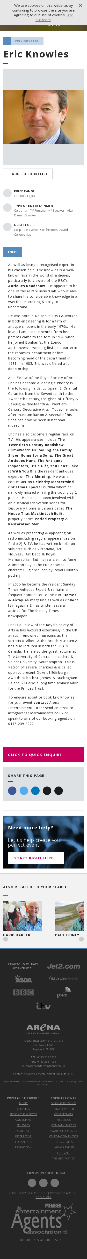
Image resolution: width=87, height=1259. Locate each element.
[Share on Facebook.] (12, 791)
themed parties (63, 1158)
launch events (64, 1147)
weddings (64, 1119)
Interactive (23, 1136)
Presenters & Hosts (23, 1114)
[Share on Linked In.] (35, 791)
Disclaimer (43, 1197)
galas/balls (64, 1142)
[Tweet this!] (24, 791)
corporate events (63, 1103)
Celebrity (23, 1125)
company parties (63, 1125)
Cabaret (23, 1131)
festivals (63, 1153)
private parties (63, 1108)
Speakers (23, 1108)
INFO (12, 252)
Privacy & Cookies (62, 1193)
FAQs (12, 1193)
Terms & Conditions (33, 1193)
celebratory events (63, 1136)
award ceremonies (63, 1131)
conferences (63, 1114)
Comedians (23, 1119)
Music (23, 1103)
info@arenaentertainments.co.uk (35, 713)
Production (23, 1147)
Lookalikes (23, 1142)
